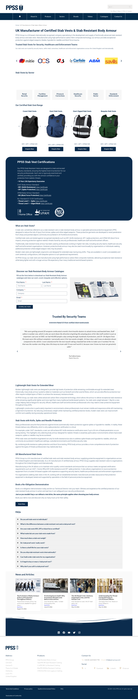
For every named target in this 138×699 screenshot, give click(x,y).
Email (18, 297)
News (119, 11)
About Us (34, 16)
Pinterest (126, 668)
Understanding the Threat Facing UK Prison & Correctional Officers (108, 597)
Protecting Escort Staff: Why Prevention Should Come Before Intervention (54, 597)
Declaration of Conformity (13, 695)
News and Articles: (24, 574)
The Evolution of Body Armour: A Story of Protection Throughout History (28, 597)
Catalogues (104, 16)
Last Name (46, 282)
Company (20, 290)
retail (49, 48)
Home (20, 16)
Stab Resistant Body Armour (46, 660)
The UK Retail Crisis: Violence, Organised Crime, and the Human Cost (82, 597)
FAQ (124, 11)
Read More (19, 607)
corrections (54, 48)
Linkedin (113, 668)
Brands (76, 16)
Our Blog (113, 11)
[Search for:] (120, 7)
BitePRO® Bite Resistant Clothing (49, 668)
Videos (90, 16)
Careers (129, 11)
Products (48, 16)
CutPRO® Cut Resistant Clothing (48, 665)
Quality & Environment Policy (46, 689)
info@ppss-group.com (110, 660)
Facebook (100, 668)
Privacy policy (28, 689)
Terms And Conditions (12, 689)
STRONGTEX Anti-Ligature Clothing (49, 671)
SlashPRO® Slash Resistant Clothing (49, 663)
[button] (16, 61)
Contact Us (118, 16)
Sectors (62, 16)
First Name (20, 282)
